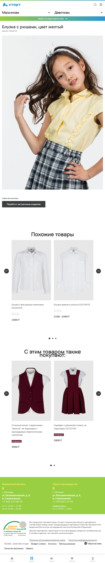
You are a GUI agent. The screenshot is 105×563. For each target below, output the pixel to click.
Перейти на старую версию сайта (51, 19)
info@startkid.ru (59, 506)
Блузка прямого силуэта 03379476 (72, 304)
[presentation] (6, 271)
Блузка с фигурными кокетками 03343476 (28, 306)
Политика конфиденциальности (82, 540)
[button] (49, 338)
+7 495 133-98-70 (12, 501)
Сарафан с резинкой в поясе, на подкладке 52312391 (70, 427)
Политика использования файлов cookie (47, 540)
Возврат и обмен (38, 544)
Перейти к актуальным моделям (24, 204)
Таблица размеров (67, 544)
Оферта (29, 548)
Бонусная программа (14, 548)
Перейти (21, 329)
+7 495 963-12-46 (62, 501)
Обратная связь (95, 543)
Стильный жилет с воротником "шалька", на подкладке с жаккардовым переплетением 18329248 (27, 430)
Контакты (52, 544)
